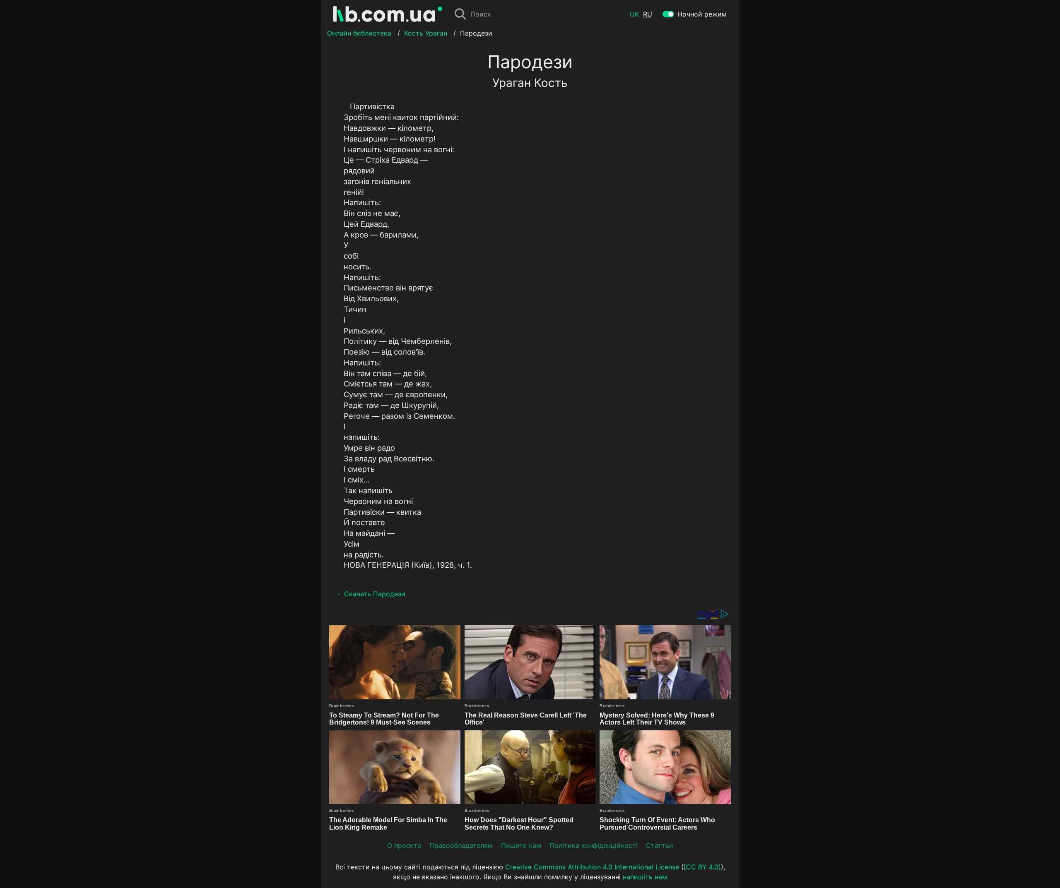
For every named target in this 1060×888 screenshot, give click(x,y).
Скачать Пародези (374, 594)
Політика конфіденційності (593, 845)
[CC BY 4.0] (702, 867)
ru (647, 14)
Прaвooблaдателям (461, 845)
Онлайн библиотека (359, 33)
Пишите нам (521, 845)
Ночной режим (702, 14)
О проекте (404, 845)
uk (634, 14)
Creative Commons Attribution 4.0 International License (592, 867)
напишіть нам (645, 877)
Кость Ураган (425, 33)
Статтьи (659, 845)
